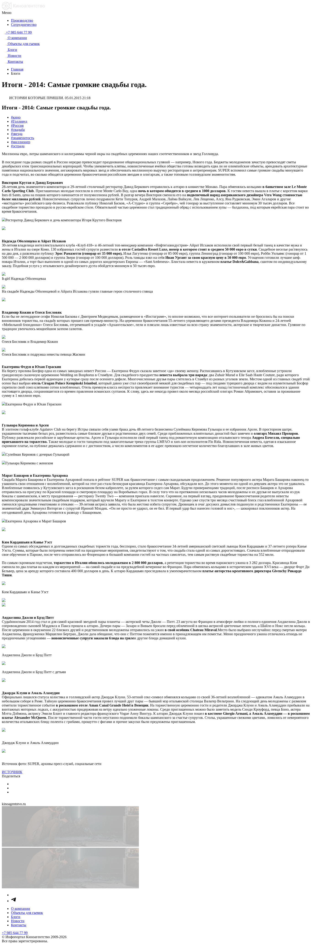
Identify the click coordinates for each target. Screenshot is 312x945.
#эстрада (17, 146)
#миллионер (20, 142)
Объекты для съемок (27, 913)
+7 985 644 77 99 (15, 933)
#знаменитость (22, 138)
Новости (17, 921)
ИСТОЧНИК (12, 772)
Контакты (18, 925)
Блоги (15, 917)
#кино (16, 117)
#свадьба (18, 130)
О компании (20, 909)
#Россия (17, 125)
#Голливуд (19, 121)
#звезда (16, 134)
